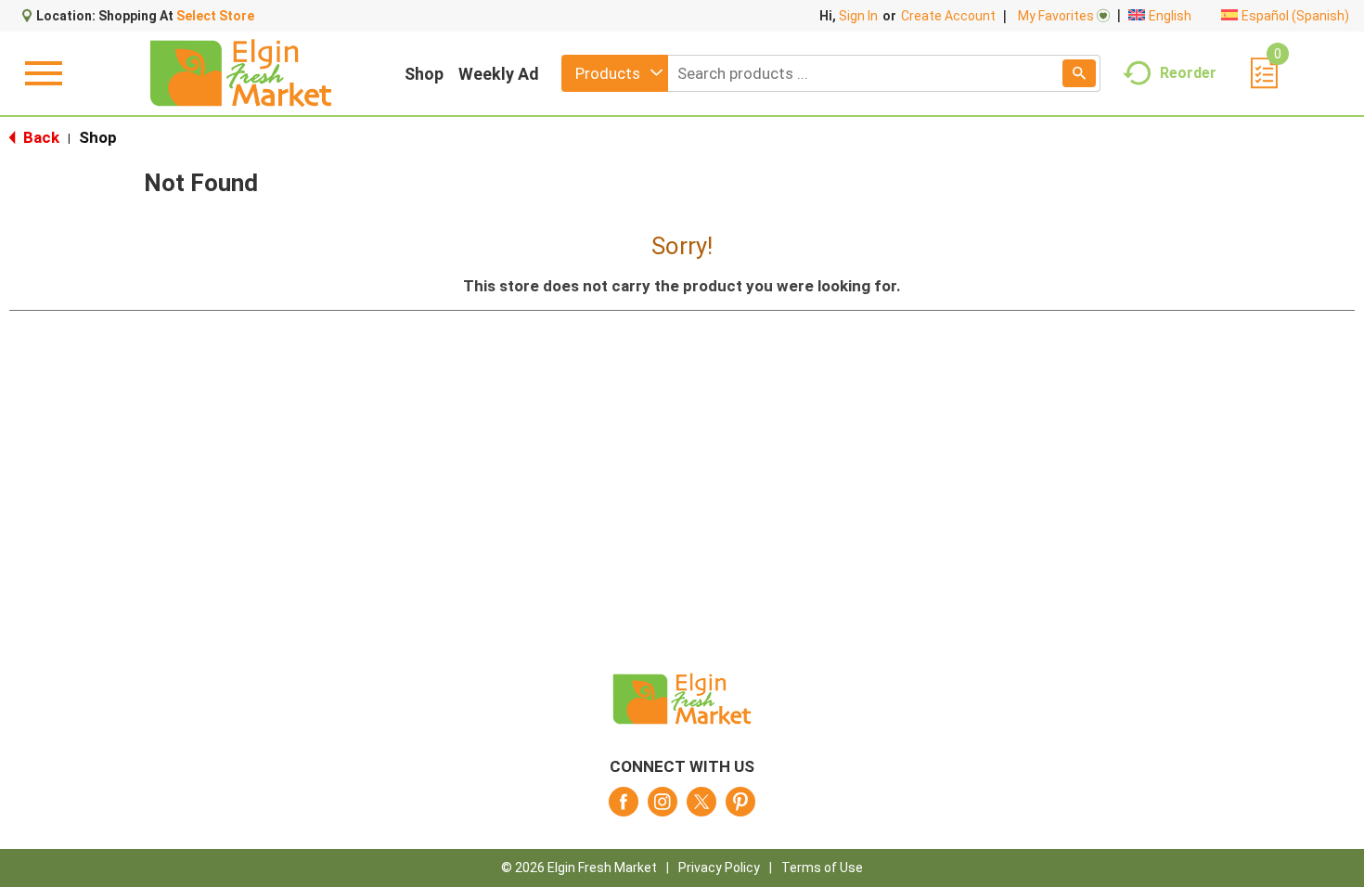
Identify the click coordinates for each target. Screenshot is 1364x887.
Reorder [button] (1188, 72)
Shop (424, 74)
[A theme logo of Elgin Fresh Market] (240, 73)
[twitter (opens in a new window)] (701, 807)
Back (39, 137)
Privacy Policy (719, 867)
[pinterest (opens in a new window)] (740, 807)
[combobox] (614, 73)
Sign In (858, 15)
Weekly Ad (498, 74)
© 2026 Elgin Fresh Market (579, 867)
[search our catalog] (1079, 73)
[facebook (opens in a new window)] (623, 807)
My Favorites (1056, 15)
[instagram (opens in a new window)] (662, 807)
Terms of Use (822, 867)
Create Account (948, 15)
